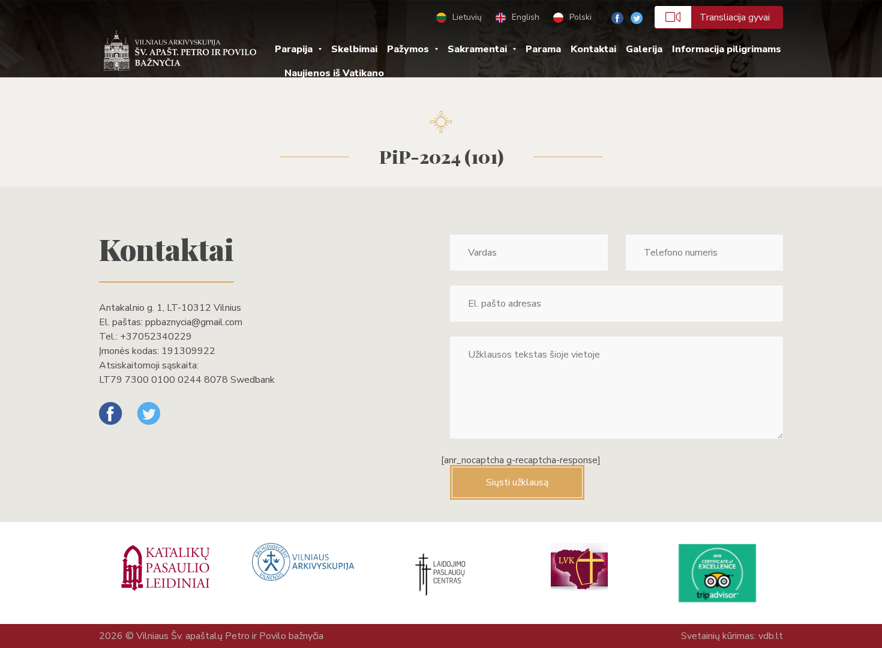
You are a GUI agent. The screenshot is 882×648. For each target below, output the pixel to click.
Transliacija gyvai (735, 17)
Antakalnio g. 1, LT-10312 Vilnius (170, 307)
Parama (543, 49)
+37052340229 (156, 336)
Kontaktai (593, 49)
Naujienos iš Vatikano (334, 73)
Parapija (294, 49)
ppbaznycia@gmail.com (193, 322)
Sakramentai (477, 49)
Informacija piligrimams (726, 49)
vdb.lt (770, 636)
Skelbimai (354, 49)
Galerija (644, 49)
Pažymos (408, 49)
